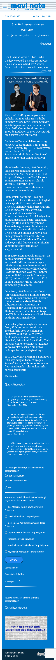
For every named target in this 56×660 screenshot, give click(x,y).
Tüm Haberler (11, 376)
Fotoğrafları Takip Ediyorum (20, 539)
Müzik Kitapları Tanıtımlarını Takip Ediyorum (28, 545)
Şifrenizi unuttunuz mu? (16, 480)
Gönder (14, 560)
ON (29, 30)
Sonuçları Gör (11, 567)
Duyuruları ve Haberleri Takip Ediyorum (26, 532)
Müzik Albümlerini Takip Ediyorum (23, 516)
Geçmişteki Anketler (14, 574)
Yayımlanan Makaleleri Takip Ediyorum (25, 551)
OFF (33, 30)
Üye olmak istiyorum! (14, 475)
